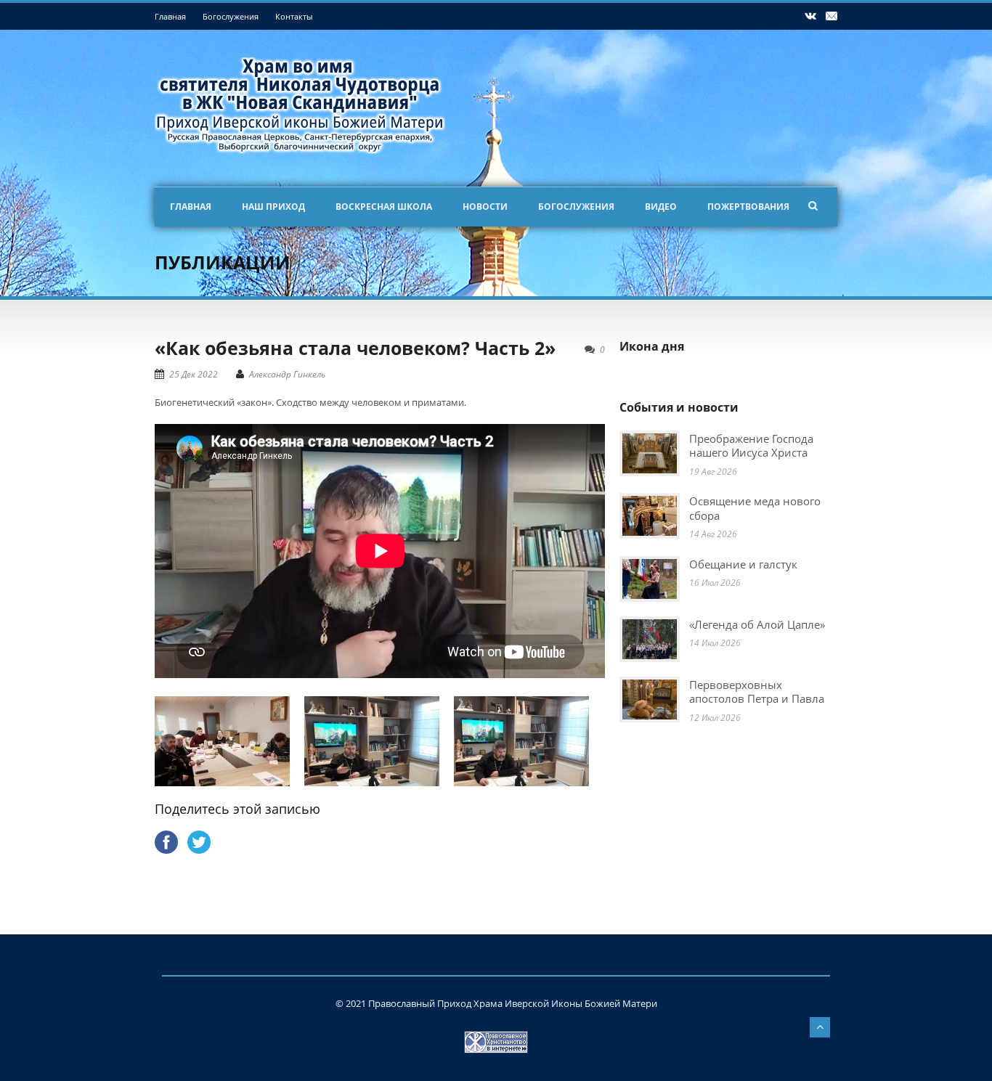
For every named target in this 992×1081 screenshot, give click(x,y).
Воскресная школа (384, 206)
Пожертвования (748, 206)
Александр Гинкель (287, 374)
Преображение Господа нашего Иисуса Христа (751, 445)
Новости (485, 206)
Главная (170, 16)
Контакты (293, 16)
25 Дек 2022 (193, 374)
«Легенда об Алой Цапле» (757, 624)
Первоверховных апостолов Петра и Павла (756, 691)
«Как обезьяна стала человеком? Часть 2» (355, 347)
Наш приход (273, 206)
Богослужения (231, 16)
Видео (661, 206)
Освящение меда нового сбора (755, 508)
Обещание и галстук (743, 564)
